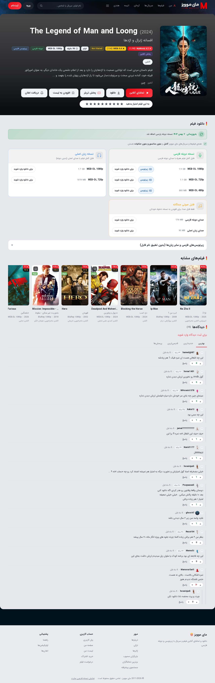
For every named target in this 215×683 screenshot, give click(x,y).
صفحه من (88, 645)
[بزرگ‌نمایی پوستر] (183, 61)
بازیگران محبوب (130, 656)
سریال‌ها (148, 6)
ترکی (136, 645)
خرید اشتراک (87, 656)
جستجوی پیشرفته (129, 667)
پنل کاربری (88, 640)
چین (143, 83)
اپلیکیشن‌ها (43, 645)
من (170, 6)
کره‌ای (137, 6)
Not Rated (97, 48)
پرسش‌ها (158, 343)
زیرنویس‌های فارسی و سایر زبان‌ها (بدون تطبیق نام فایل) (172, 245)
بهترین (201, 343)
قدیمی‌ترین (172, 343)
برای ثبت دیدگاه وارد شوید (192, 335)
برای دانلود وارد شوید (124, 169)
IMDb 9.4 (115, 48)
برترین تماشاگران (130, 662)
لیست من (88, 651)
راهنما (45, 640)
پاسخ (184, 363)
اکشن (147, 62)
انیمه (126, 6)
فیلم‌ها (161, 6)
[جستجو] (41, 5)
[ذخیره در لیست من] (183, 268)
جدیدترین (188, 343)
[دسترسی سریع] (107, 6)
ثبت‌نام (14, 5)
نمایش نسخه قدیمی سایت (83, 678)
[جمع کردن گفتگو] (206, 358)
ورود (28, 5)
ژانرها (135, 651)
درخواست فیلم (86, 662)
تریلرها (135, 640)
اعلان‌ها (44, 651)
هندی (116, 6)
